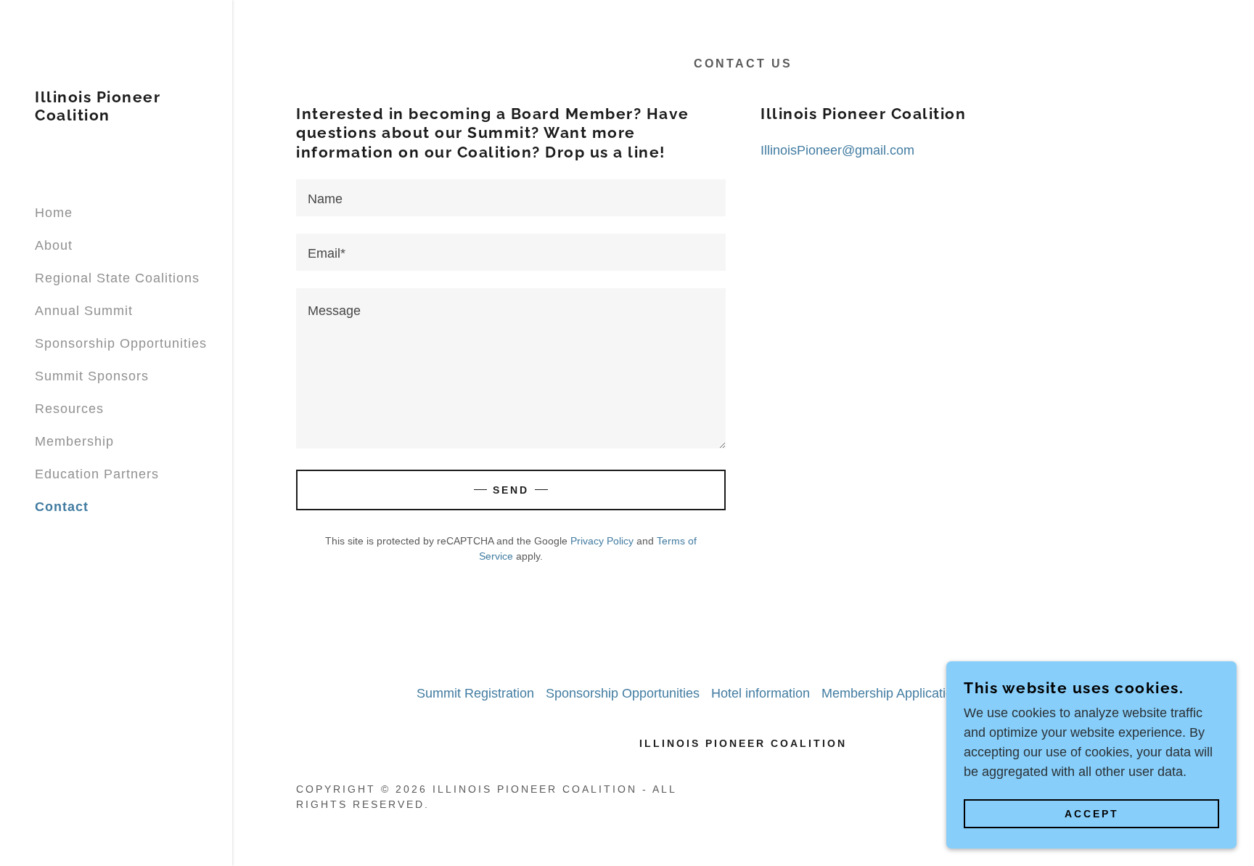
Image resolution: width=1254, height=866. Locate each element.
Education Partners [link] (97, 474)
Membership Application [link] (890, 693)
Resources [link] (69, 408)
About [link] (54, 245)
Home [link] (54, 212)
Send (511, 490)
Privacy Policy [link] (602, 541)
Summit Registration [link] (475, 693)
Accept (1092, 814)
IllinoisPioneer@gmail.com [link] (837, 150)
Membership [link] (74, 441)
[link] (116, 116)
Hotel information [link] (760, 693)
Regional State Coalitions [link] (117, 278)
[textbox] (511, 197)
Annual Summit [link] (84, 310)
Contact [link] (62, 506)
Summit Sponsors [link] (92, 376)
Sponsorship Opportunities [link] (121, 343)
